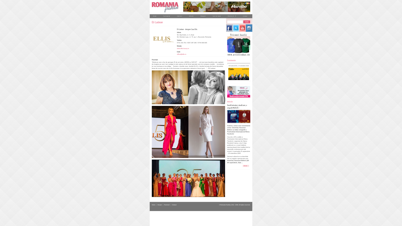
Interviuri (179, 16)
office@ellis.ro (181, 54)
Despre (160, 205)
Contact (245, 16)
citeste (245, 166)
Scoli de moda (217, 16)
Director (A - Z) (232, 16)
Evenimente (166, 16)
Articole (191, 16)
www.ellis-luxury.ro (183, 48)
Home (155, 16)
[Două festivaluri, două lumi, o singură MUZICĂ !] (238, 122)
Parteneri (167, 205)
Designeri (203, 16)
